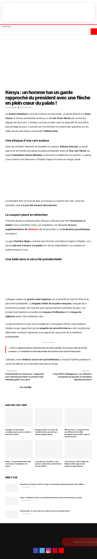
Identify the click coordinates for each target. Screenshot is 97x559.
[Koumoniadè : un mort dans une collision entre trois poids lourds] (11, 514)
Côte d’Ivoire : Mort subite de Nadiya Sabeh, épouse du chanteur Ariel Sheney (76, 464)
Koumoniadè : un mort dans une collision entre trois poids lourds (45, 511)
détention (33, 229)
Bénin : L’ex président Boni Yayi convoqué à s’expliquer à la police (18, 464)
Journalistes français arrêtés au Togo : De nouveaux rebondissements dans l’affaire (52, 484)
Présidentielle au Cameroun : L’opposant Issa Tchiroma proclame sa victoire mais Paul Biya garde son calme (24, 376)
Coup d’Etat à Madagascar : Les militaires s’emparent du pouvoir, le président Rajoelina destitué (72, 376)
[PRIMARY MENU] (3, 31)
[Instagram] (89, 26)
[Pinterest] (92, 26)
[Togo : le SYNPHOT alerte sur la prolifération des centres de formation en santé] (11, 501)
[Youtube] (94, 26)
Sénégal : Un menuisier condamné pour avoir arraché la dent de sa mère (18, 432)
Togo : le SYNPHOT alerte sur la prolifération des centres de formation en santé (51, 497)
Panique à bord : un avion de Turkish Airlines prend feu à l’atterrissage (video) (46, 432)
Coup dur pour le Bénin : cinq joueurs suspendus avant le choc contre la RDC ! (48, 464)
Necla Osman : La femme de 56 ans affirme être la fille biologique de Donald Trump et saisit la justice (77, 433)
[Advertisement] (48, 181)
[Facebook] (84, 26)
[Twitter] (87, 26)
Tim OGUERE (12, 107)
